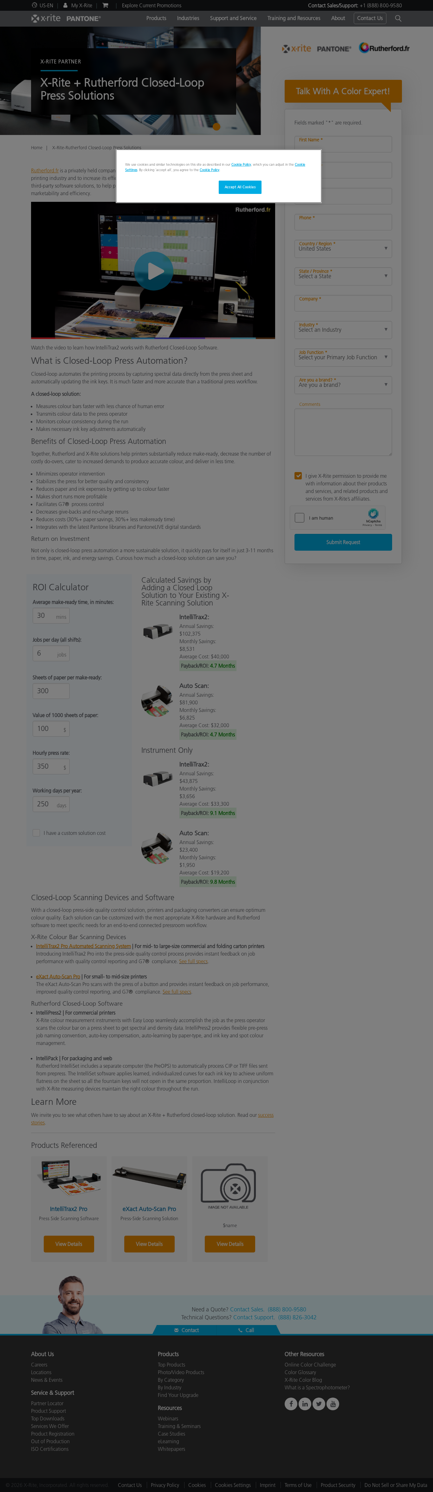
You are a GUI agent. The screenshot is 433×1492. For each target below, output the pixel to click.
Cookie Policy (241, 164)
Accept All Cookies (240, 187)
